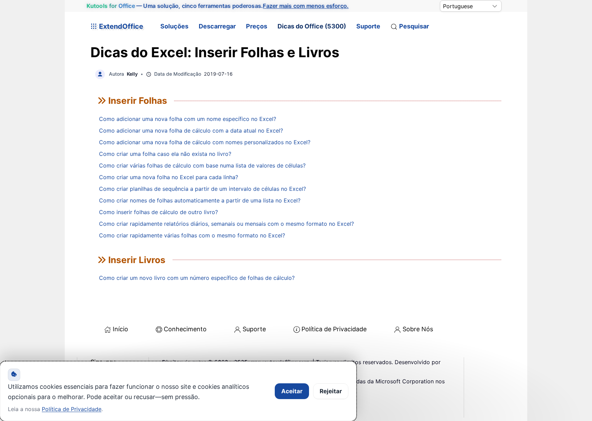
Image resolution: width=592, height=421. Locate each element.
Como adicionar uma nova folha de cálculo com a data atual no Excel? (191, 130)
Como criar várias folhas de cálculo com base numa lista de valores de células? (202, 165)
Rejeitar (331, 391)
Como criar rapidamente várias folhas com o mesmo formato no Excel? (192, 235)
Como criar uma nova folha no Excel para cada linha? (168, 177)
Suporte (368, 26)
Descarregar (217, 26)
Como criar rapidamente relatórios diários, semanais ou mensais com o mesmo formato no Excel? (226, 223)
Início (120, 329)
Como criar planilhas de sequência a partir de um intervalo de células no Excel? (202, 188)
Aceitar (292, 391)
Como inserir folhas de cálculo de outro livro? (158, 212)
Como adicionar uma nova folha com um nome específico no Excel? (187, 118)
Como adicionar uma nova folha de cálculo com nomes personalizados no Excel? (204, 142)
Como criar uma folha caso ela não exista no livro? (165, 153)
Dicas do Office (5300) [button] (312, 26)
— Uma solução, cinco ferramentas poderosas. (218, 5)
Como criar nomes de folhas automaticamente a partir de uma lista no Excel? (199, 200)
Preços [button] (256, 26)
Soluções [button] (174, 26)
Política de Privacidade (334, 329)
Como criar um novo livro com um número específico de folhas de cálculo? (197, 277)
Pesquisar (414, 26)
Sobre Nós (418, 329)
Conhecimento (185, 329)
